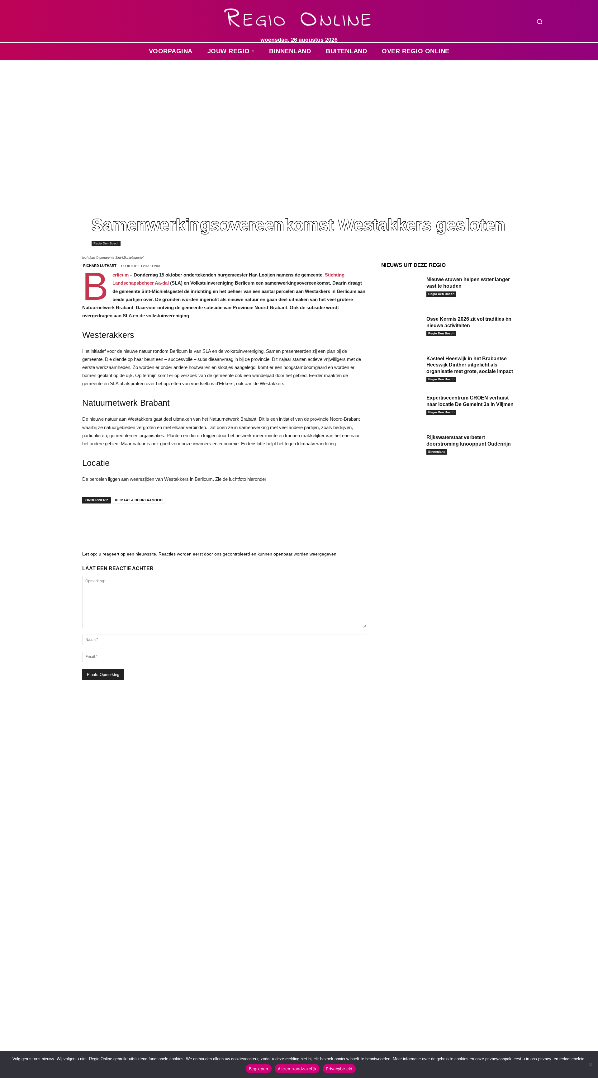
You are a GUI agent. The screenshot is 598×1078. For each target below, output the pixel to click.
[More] (185, 520)
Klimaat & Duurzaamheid (139, 500)
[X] (147, 520)
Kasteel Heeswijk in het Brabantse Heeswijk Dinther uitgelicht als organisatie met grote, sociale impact (470, 365)
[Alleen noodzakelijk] (590, 1064)
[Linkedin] (110, 520)
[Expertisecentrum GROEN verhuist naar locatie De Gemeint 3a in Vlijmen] (401, 407)
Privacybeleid (339, 1068)
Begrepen (258, 1068)
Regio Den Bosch (106, 243)
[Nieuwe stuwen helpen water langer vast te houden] (401, 289)
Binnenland (436, 451)
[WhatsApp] (166, 520)
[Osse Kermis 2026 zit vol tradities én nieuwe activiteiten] (401, 328)
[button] (539, 21)
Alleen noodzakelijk (297, 1068)
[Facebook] (91, 520)
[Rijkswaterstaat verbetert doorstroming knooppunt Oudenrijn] (401, 447)
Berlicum (120, 274)
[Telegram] (129, 520)
